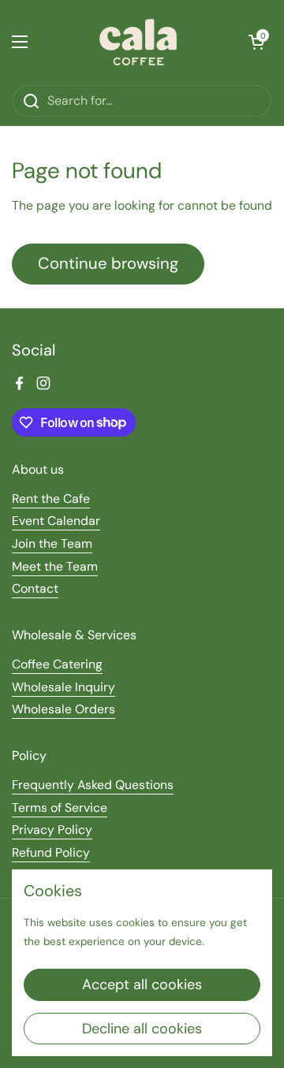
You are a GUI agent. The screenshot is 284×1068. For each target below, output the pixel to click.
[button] (256, 42)
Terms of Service (59, 807)
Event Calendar (56, 520)
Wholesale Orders (63, 709)
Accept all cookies (142, 984)
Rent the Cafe (51, 498)
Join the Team (52, 543)
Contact (35, 588)
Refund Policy (51, 852)
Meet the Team (55, 566)
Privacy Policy (52, 829)
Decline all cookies (142, 1028)
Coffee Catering (57, 664)
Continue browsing (108, 263)
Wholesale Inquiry (63, 687)
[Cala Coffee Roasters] (138, 42)
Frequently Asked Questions (93, 784)
